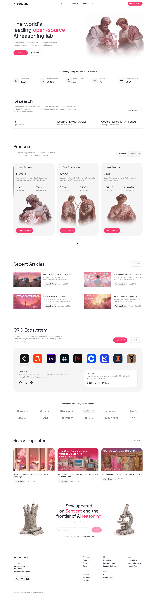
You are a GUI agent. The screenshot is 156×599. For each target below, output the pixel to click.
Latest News (107, 560)
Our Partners (135, 340)
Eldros (85, 566)
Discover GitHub (135, 3)
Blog (93, 3)
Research (75, 3)
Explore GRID (120, 340)
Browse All (136, 264)
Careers (86, 580)
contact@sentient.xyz (22, 571)
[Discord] (22, 579)
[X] (17, 579)
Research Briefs (109, 563)
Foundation (87, 577)
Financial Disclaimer (135, 563)
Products (64, 3)
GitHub (105, 574)
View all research (134, 110)
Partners (86, 574)
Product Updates (109, 566)
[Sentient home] (21, 557)
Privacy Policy (90, 536)
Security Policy (133, 566)
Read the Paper (111, 230)
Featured (122, 153)
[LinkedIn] (27, 579)
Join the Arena (68, 230)
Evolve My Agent (25, 230)
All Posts (137, 440)
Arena (85, 563)
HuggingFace (108, 577)
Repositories (135, 153)
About (85, 3)
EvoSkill (86, 560)
